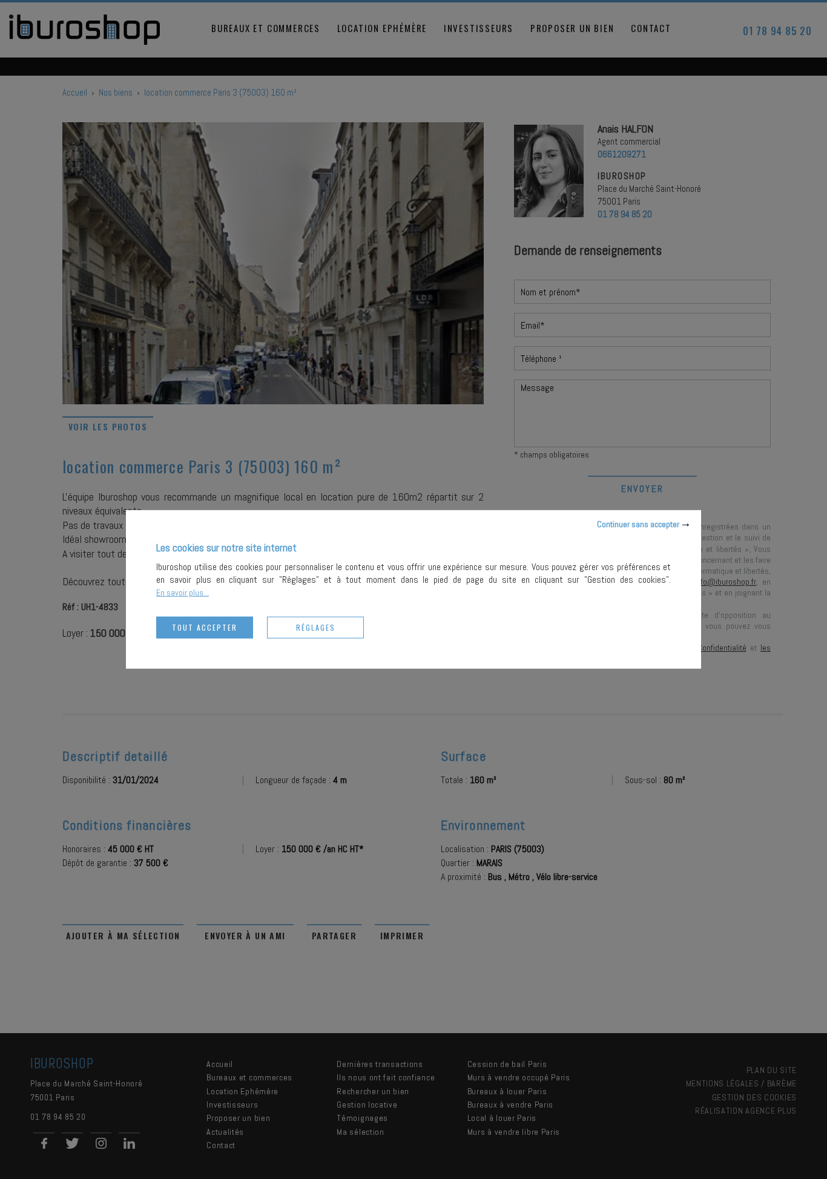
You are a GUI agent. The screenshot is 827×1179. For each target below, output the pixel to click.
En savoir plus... (182, 592)
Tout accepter (204, 627)
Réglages (315, 627)
